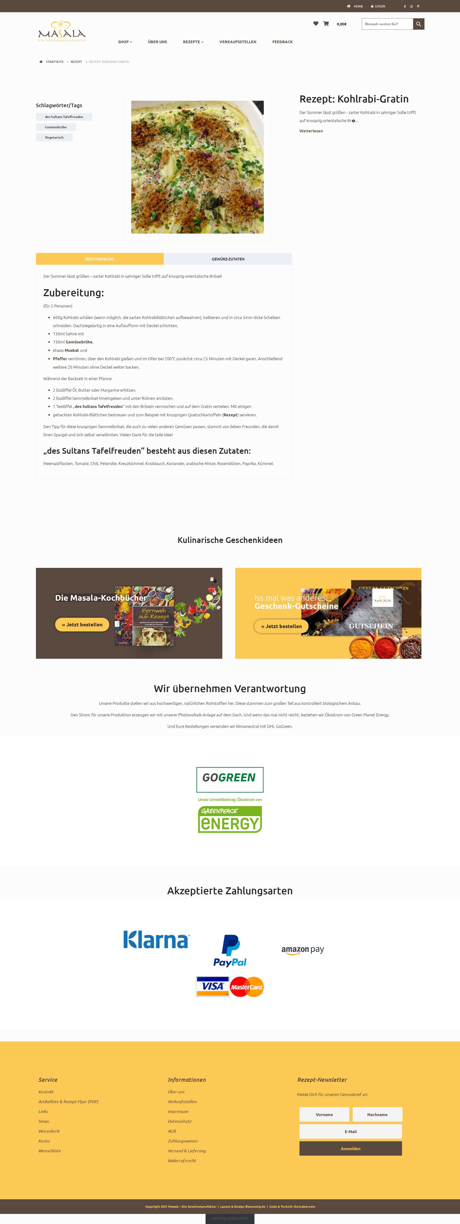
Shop (124, 41)
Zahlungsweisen (183, 1140)
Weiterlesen (311, 131)
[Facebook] (404, 6)
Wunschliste (49, 1150)
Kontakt (45, 1091)
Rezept (76, 61)
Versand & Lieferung (187, 1150)
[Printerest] (418, 6)
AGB (172, 1131)
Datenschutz (179, 1121)
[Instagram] (411, 6)
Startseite (55, 61)
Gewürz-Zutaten (228, 258)
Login (380, 6)
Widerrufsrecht (182, 1160)
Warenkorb (48, 1131)
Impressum (178, 1111)
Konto (44, 1140)
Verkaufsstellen (237, 41)
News (43, 1121)
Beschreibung (100, 258)
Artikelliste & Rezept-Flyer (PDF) (68, 1101)
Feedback (282, 41)
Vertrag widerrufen (230, 1218)
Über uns (157, 41)
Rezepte (192, 41)
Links (43, 1111)
